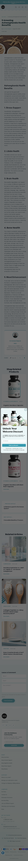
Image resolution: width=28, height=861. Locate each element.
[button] (3, 853)
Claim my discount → (14, 445)
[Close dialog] (26, 410)
